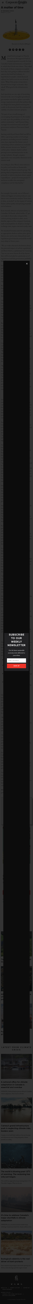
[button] (27, 264)
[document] (16, 652)
